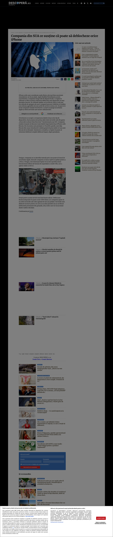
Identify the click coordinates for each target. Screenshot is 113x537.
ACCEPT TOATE (101, 518)
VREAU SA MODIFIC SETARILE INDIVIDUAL (100, 523)
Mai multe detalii (29, 516)
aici (13, 527)
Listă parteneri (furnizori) (57, 522)
